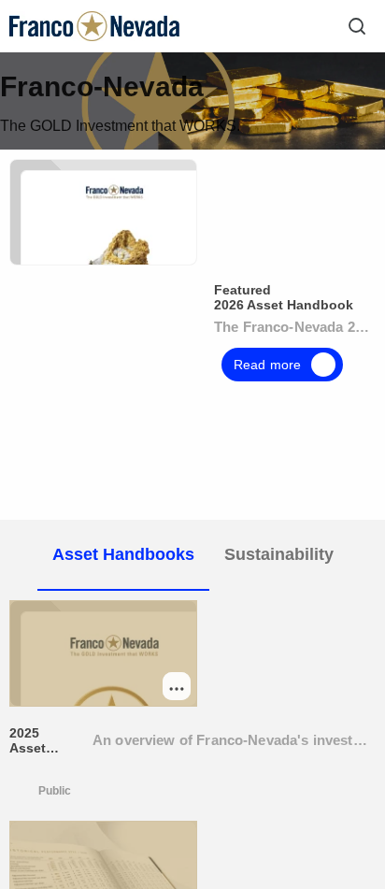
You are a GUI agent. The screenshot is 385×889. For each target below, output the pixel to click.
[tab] (123, 555)
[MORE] (177, 686)
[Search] (357, 26)
